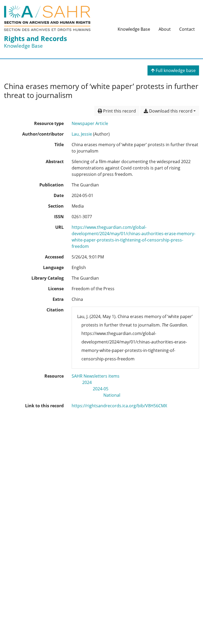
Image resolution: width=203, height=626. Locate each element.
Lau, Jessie (82, 134)
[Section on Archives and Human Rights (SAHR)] (47, 18)
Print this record (119, 111)
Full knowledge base (175, 70)
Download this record (170, 111)
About (165, 29)
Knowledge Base (134, 29)
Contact (187, 29)
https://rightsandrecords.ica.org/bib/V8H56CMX (119, 406)
